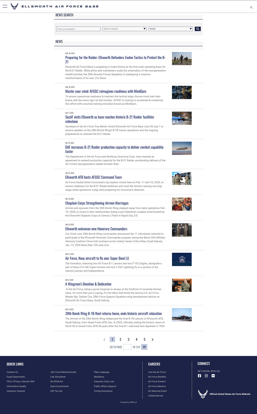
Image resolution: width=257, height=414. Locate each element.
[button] (4, 6)
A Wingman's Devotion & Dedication (88, 284)
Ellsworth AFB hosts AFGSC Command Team (93, 177)
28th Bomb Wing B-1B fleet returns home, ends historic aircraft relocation (113, 313)
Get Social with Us (209, 371)
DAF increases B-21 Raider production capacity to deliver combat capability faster (114, 149)
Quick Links (15, 363)
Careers (154, 363)
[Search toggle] (251, 6)
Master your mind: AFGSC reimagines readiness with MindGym (105, 91)
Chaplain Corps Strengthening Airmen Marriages (96, 203)
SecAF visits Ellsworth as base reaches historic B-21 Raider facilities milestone (109, 119)
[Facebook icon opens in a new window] (200, 376)
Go (144, 347)
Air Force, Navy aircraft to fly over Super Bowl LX (97, 258)
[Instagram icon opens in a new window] (206, 376)
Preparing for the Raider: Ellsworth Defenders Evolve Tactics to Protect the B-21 (115, 59)
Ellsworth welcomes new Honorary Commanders (96, 228)
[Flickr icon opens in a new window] (213, 376)
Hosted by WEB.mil (128, 402)
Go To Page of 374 (125, 347)
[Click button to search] (198, 29)
